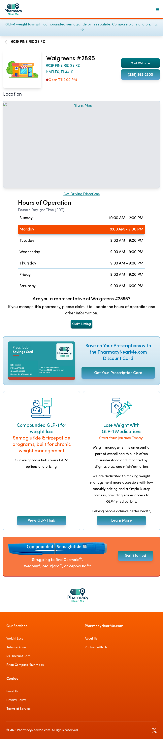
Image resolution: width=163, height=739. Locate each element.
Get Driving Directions (81, 194)
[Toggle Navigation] (157, 10)
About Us (91, 638)
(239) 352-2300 (140, 75)
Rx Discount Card (18, 656)
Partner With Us (96, 647)
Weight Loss (14, 638)
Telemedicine (16, 647)
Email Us (12, 691)
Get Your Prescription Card (118, 373)
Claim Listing (81, 324)
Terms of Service (18, 709)
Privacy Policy (16, 700)
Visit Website (140, 63)
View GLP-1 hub (41, 521)
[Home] (16, 11)
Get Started (135, 556)
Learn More (121, 521)
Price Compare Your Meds (25, 665)
